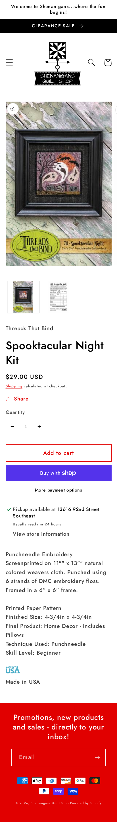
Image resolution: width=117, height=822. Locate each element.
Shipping (14, 386)
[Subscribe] (97, 757)
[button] (9, 62)
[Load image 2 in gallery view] (58, 297)
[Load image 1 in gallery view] (23, 297)
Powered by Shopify (85, 803)
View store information (41, 534)
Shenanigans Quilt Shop (50, 803)
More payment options (58, 490)
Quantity (15, 412)
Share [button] (21, 398)
